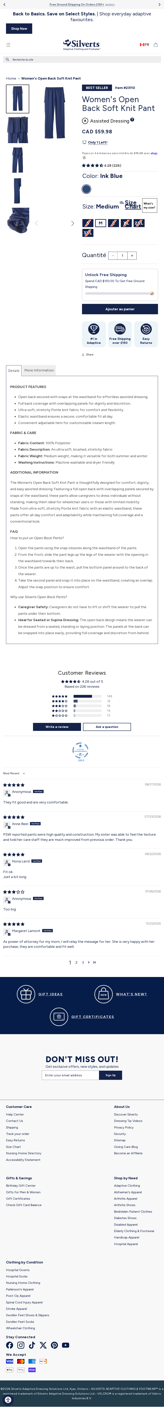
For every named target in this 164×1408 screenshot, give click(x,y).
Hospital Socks (17, 1276)
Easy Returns (15, 1140)
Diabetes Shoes (125, 1218)
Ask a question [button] (107, 727)
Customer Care (19, 1107)
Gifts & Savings (19, 1178)
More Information (39, 370)
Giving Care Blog (126, 1147)
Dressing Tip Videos (128, 1121)
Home (11, 78)
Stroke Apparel (16, 1309)
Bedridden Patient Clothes (133, 1211)
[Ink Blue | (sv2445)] (86, 189)
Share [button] (89, 354)
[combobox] (82, 59)
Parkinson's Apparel (20, 1289)
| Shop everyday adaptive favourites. (82, 16)
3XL (88, 233)
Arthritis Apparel (125, 1198)
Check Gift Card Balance (24, 1205)
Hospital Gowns (18, 1270)
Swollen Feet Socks (20, 1322)
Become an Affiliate (128, 1153)
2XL (140, 223)
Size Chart (13, 1147)
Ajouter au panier (120, 309)
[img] (13, 785)
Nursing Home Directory (23, 1153)
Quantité (94, 255)
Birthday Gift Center (21, 1185)
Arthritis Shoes (124, 1205)
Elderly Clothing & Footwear (134, 1231)
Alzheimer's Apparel (128, 1192)
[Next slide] (159, 4)
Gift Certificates (18, 1198)
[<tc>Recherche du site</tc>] (7, 59)
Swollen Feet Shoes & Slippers (27, 1315)
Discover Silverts (126, 1114)
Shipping (12, 1127)
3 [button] (83, 962)
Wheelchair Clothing (20, 1328)
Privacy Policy (124, 1127)
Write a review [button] (57, 727)
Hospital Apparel (126, 1244)
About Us (122, 1107)
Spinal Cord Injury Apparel (24, 1302)
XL (127, 223)
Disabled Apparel (126, 1224)
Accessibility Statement (23, 1160)
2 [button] (76, 962)
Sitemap (120, 1140)
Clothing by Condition (24, 1262)
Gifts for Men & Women (23, 1192)
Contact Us (14, 1121)
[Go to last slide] (4, 4)
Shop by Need (126, 1178)
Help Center (15, 1114)
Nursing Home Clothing (23, 1283)
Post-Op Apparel (18, 1296)
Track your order (17, 1134)
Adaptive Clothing (127, 1185)
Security (120, 1134)
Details (13, 370)
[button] (8, 44)
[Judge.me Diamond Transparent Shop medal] (80, 750)
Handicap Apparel (126, 1237)
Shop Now (19, 29)
